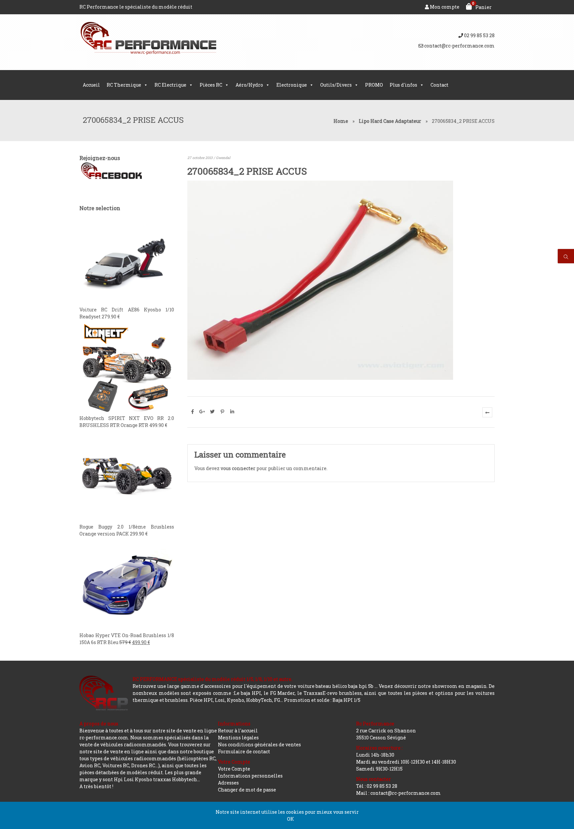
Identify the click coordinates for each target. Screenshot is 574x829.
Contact (439, 85)
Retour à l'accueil (238, 730)
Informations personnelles (250, 776)
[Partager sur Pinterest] (222, 412)
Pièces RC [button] (211, 85)
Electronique (291, 85)
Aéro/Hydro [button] (249, 85)
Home (341, 121)
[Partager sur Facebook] (192, 412)
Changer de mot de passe (247, 790)
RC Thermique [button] (124, 85)
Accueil (91, 85)
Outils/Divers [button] (336, 85)
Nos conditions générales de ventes (259, 744)
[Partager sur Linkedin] (232, 412)
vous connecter (238, 468)
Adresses (228, 783)
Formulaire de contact (244, 751)
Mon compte (444, 7)
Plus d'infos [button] (403, 85)
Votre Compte (234, 769)
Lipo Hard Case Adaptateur (390, 121)
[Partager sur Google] (202, 412)
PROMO (374, 85)
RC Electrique (170, 85)
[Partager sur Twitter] (212, 412)
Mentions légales (238, 737)
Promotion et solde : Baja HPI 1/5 (322, 700)
